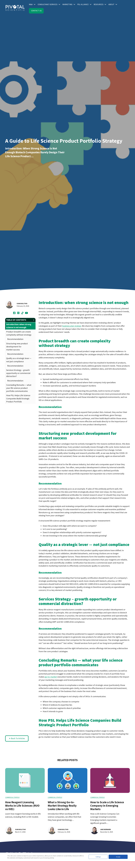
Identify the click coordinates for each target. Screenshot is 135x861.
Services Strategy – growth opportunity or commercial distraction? (18, 373)
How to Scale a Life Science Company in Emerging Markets (107, 805)
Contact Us (36, 10)
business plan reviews (71, 326)
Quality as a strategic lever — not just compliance (18, 360)
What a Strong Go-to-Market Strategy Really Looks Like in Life (62, 805)
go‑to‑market (51, 677)
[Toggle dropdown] (35, 4)
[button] (20, 320)
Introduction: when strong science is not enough (18, 326)
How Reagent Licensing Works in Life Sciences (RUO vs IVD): (22, 805)
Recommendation (15, 339)
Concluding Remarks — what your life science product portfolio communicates (18, 388)
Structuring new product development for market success (17, 346)
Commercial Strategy (12, 797)
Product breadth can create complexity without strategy (18, 333)
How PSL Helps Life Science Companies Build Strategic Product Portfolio (18, 398)
